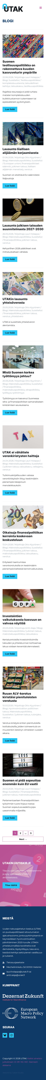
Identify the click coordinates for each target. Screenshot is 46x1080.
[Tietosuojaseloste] (13, 962)
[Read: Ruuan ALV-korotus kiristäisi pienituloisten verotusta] (23, 678)
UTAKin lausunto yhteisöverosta (15, 300)
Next (23, 839)
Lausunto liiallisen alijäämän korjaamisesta (20, 150)
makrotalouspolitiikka (14, 390)
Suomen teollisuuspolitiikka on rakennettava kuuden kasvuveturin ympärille (20, 67)
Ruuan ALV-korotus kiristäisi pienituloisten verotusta (20, 697)
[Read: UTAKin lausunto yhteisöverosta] (23, 283)
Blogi (5, 80)
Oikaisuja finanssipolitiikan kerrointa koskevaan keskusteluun (23, 536)
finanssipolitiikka (12, 240)
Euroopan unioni (12, 163)
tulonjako (36, 714)
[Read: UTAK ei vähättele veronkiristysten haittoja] (23, 437)
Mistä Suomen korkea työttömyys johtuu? (18, 374)
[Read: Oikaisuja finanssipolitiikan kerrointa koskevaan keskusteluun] (23, 517)
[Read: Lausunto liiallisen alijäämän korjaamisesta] (23, 133)
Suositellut (14, 80)
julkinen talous (19, 166)
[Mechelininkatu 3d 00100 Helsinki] (22, 967)
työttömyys (18, 393)
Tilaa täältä (11, 885)
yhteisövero (17, 316)
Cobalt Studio (18, 1073)
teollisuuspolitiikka (33, 86)
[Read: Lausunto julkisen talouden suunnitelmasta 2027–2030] (23, 210)
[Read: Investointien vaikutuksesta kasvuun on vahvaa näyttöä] (23, 600)
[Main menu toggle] (40, 8)
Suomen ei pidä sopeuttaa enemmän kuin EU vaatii (22, 782)
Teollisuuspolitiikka (30, 80)
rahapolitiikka (32, 390)
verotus (28, 169)
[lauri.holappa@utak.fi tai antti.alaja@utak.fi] (23, 973)
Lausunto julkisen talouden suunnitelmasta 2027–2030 (23, 227)
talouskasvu (17, 86)
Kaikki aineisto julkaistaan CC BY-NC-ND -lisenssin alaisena (22, 1062)
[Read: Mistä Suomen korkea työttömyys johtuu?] (23, 357)
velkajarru (38, 466)
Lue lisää (11, 110)
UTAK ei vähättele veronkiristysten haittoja (21, 454)
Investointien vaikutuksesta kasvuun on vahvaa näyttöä (22, 619)
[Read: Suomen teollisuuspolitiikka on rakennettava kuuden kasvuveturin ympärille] (23, 46)
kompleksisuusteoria (13, 83)
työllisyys (7, 393)
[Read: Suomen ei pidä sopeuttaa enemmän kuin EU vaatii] (23, 765)
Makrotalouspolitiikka (20, 160)
